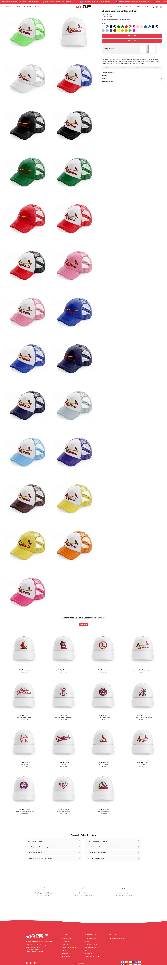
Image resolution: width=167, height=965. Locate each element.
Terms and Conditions (92, 956)
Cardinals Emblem (103, 764)
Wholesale (65, 941)
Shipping (104, 75)
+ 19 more (27, 762)
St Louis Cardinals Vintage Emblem (143, 671)
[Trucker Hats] (83, 6)
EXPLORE (64, 934)
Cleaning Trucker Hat (109, 48)
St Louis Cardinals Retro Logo (63, 717)
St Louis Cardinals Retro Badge (103, 671)
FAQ (86, 950)
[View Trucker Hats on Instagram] (27, 963)
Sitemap (64, 950)
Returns (104, 78)
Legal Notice (66, 956)
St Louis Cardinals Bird (24, 671)
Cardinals (63, 764)
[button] (8, 7)
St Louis (143, 764)
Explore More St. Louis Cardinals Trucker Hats (84, 618)
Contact (87, 941)
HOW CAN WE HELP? (91, 934)
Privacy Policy (89, 953)
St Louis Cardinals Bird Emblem (143, 717)
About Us (65, 944)
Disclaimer (65, 953)
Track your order (90, 938)
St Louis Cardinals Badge (103, 717)
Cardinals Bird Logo (103, 811)
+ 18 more (67, 715)
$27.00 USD (24, 673)
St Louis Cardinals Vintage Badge (24, 811)
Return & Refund (90, 947)
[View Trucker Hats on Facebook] (31, 963)
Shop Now (83, 624)
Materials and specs (108, 72)
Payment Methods (107, 81)
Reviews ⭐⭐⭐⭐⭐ (69, 947)
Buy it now (132, 40)
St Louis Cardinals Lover (64, 811)
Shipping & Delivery (91, 944)
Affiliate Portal (66, 938)
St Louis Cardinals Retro (24, 717)
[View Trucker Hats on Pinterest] (35, 963)
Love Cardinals (24, 764)
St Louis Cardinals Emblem (63, 671)
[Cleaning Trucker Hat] (147, 49)
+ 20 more (27, 669)
